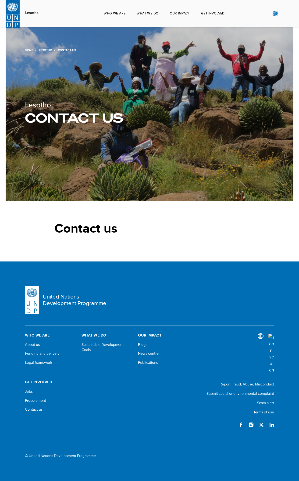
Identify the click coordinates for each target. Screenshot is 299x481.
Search (285, 13)
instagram (251, 425)
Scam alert (265, 402)
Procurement (35, 400)
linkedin (271, 425)
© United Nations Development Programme (60, 455)
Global (275, 13)
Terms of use (263, 412)
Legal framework (38, 362)
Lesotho (32, 12)
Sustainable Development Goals (103, 347)
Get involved (213, 13)
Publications (148, 362)
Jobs (29, 391)
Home (29, 50)
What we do (147, 13)
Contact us (34, 409)
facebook (240, 425)
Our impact (180, 13)
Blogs (142, 344)
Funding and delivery (42, 353)
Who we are (114, 13)
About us (32, 344)
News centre (148, 353)
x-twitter (261, 425)
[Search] (271, 353)
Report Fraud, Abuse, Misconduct (247, 384)
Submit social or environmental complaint (240, 393)
